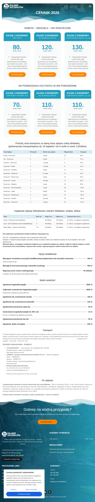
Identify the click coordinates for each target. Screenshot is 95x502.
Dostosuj (13, 489)
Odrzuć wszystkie (31, 489)
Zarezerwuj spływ (17, 74)
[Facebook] (45, 492)
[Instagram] (49, 492)
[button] (28, 152)
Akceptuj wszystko (24, 494)
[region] (24, 483)
